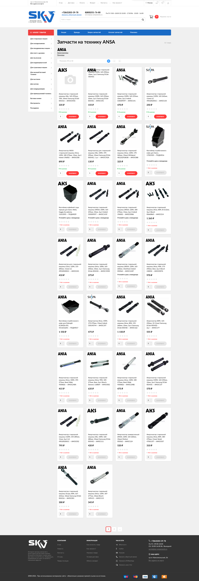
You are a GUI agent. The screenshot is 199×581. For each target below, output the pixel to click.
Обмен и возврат (92, 561)
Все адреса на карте (37, 4)
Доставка (71, 3)
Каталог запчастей (115, 32)
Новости (60, 549)
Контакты (104, 3)
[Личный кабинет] (168, 3)
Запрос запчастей (94, 32)
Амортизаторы (62, 53)
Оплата (82, 3)
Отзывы (60, 557)
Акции (63, 32)
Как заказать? (117, 3)
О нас (61, 3)
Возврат (92, 3)
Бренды (77, 32)
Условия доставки (93, 557)
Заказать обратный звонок (72, 15)
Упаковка (133, 32)
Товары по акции (62, 561)
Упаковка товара (92, 553)
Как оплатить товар (93, 545)
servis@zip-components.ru (93, 15)
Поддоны (60, 55)
